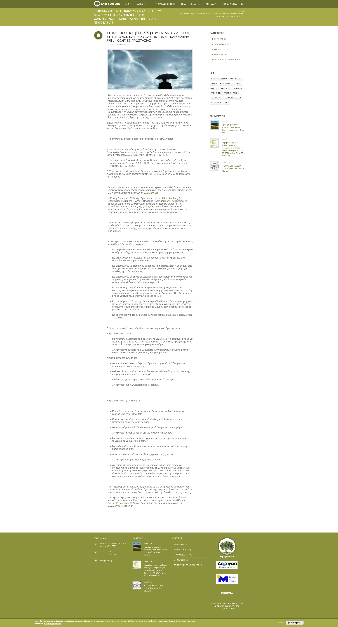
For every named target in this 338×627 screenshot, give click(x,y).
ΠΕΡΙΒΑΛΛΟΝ (236, 88)
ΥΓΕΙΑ (226, 102)
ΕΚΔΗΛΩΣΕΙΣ (217, 39)
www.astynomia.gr (181, 492)
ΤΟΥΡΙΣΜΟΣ (216, 102)
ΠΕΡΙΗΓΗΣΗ (215, 93)
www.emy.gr (151, 192)
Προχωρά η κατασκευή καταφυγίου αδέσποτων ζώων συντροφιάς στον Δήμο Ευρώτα (233, 128)
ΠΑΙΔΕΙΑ (223, 88)
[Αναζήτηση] (242, 4)
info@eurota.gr (106, 561)
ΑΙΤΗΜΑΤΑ (211, 3)
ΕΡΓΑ (239, 83)
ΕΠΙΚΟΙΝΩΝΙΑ (230, 3)
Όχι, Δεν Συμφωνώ (294, 623)
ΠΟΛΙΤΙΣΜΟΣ (216, 98)
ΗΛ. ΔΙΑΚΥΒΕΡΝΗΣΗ (164, 3)
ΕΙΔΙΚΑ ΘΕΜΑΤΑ (227, 83)
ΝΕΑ (183, 3)
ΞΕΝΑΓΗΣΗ (195, 3)
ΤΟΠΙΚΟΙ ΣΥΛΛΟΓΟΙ (233, 98)
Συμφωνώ (280, 623)
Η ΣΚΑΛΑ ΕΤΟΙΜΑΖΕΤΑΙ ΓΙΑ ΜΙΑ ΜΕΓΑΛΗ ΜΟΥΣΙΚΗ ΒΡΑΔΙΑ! (233, 168)
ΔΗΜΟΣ (214, 83)
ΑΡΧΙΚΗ (129, 3)
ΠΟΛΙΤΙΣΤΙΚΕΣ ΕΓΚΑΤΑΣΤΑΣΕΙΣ (225, 60)
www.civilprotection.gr (166, 198)
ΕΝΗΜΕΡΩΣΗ (217, 54)
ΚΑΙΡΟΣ (214, 88)
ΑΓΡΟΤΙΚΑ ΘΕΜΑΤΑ (219, 79)
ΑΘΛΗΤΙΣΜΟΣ (235, 79)
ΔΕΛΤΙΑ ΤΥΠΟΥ (218, 44)
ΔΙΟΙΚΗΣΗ (142, 3)
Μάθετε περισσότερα (52, 624)
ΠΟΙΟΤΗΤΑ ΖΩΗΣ (230, 93)
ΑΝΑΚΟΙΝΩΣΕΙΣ (123, 44)
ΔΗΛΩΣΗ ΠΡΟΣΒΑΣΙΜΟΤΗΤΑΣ (227, 606)
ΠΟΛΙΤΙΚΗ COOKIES (227, 608)
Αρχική (241, 11)
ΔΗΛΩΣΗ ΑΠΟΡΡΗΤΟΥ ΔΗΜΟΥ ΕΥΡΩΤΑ (227, 603)
